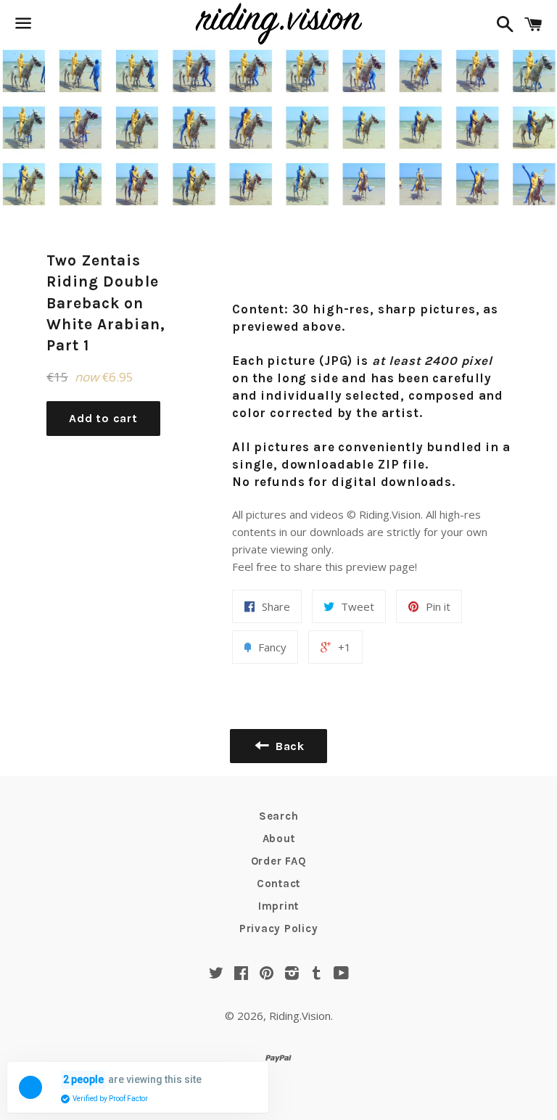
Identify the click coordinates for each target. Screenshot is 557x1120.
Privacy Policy (278, 928)
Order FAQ (279, 861)
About (279, 838)
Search (279, 816)
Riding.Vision (300, 1015)
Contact (278, 883)
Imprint (278, 906)
